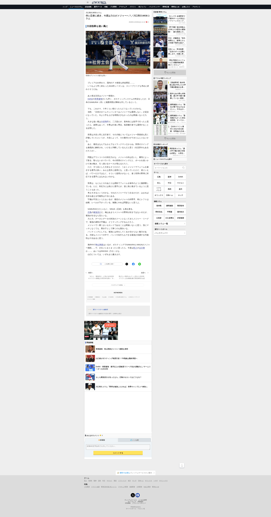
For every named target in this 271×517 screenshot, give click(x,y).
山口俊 (142, 248)
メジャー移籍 (92, 299)
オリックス (159, 195)
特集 (106, 7)
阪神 (169, 177)
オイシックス (163, 480)
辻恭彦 (158, 218)
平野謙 (169, 212)
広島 (89, 212)
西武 (169, 189)
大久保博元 (169, 218)
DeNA (90, 99)
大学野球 (139, 487)
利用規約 (140, 501)
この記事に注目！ (109, 264)
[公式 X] (133, 495)
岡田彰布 (180, 206)
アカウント (196, 7)
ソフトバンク (158, 189)
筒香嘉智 (98, 99)
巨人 (135, 248)
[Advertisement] (118, 411)
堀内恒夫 (180, 212)
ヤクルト (180, 183)
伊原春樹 (180, 218)
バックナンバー (154, 7)
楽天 (180, 189)
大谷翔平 (105, 122)
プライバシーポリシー (139, 503)
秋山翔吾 (99, 245)
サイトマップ (132, 501)
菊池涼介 (97, 212)
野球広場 (166, 7)
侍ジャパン (142, 7)
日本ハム (169, 195)
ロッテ (180, 195)
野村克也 (159, 212)
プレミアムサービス (130, 500)
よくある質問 (142, 500)
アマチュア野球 (123, 487)
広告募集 (128, 503)
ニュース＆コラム (76, 7)
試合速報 (88, 7)
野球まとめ (175, 7)
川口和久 (111, 297)
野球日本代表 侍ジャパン (109, 487)
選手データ (98, 7)
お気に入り (186, 7)
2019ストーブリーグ (135, 297)
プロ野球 (113, 7)
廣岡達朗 (169, 206)
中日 (169, 183)
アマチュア (123, 7)
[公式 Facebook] (138, 495)
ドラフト (133, 7)
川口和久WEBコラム (122, 297)
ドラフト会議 (95, 487)
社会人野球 (147, 487)
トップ (65, 7)
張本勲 (158, 206)
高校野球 (132, 487)
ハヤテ (156, 480)
